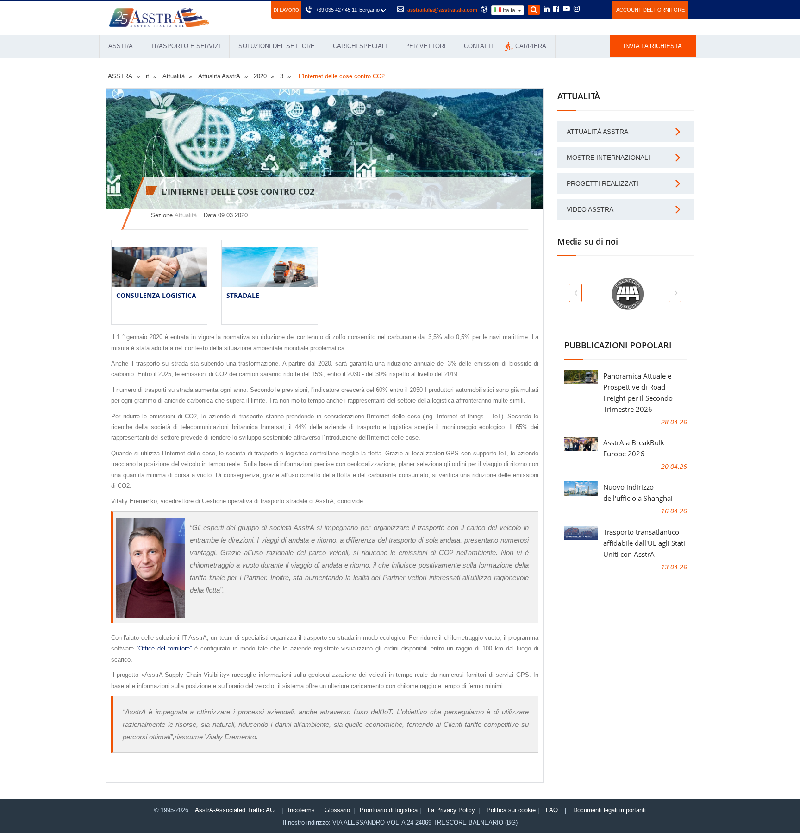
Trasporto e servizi (185, 46)
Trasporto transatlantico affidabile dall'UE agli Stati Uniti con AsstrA (644, 543)
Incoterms (301, 810)
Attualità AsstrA (597, 131)
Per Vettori (425, 46)
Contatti (478, 46)
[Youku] (600, 9)
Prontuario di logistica (389, 810)
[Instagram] (577, 9)
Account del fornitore (650, 10)
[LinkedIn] (547, 9)
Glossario (337, 810)
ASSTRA (120, 46)
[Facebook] (556, 9)
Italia (509, 10)
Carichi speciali (360, 46)
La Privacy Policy (451, 810)
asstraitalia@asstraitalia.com (442, 10)
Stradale (242, 295)
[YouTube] (566, 9)
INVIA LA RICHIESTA (653, 46)
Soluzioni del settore (276, 46)
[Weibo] (587, 9)
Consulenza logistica (156, 295)
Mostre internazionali (608, 157)
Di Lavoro (286, 10)
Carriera (530, 46)
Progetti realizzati (602, 183)
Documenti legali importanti (609, 810)
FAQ (552, 810)
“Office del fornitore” (164, 648)
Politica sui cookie (511, 810)
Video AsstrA (590, 209)
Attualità (186, 215)
